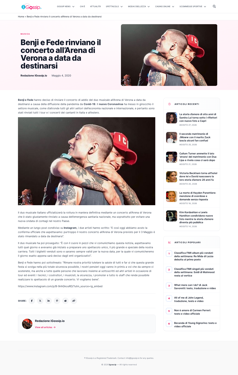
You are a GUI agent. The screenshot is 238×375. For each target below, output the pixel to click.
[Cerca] (214, 6)
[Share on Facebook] (31, 301)
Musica (25, 34)
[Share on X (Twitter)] (40, 301)
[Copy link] (74, 301)
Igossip (113, 364)
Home (21, 16)
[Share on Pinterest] (57, 301)
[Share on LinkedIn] (48, 301)
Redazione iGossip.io (34, 75)
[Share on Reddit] (65, 301)
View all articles (43, 327)
